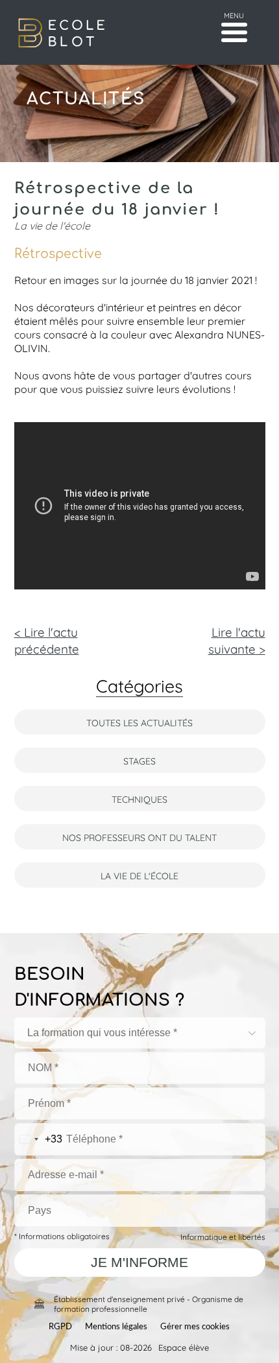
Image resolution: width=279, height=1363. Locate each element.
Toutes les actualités (139, 722)
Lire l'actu (236, 639)
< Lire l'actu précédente (46, 639)
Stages (139, 760)
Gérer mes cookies (195, 1327)
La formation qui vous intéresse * (102, 1032)
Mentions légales (116, 1327)
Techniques (139, 798)
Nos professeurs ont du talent (139, 837)
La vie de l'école (139, 875)
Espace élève (183, 1347)
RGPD (60, 1327)
